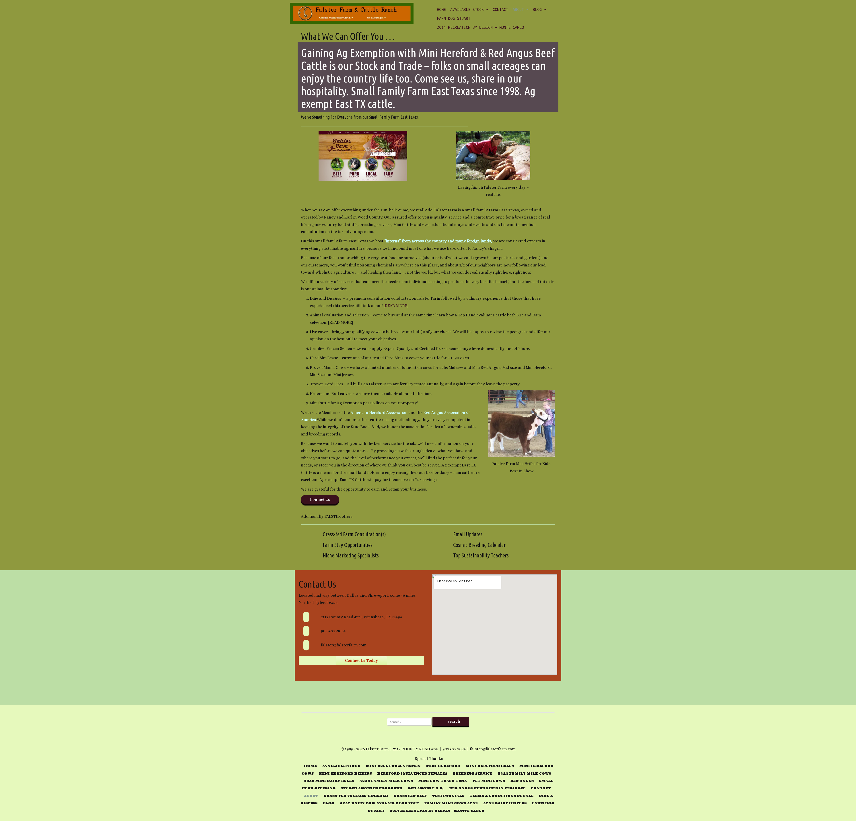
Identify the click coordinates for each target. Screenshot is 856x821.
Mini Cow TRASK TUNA (442, 781)
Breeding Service (472, 773)
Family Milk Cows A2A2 (451, 803)
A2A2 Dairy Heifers (505, 803)
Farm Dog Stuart (453, 18)
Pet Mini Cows (488, 781)
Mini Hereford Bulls (490, 766)
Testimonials (448, 796)
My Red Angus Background (371, 788)
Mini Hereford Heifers (345, 773)
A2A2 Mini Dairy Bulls (329, 781)
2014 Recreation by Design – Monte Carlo (480, 27)
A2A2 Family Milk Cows (524, 773)
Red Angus (522, 781)
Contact (500, 9)
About (519, 9)
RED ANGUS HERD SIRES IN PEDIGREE (487, 788)
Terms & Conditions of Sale (501, 796)
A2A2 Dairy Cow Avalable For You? (379, 803)
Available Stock (468, 9)
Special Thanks (429, 758)
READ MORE (396, 305)
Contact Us (320, 499)
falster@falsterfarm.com (343, 645)
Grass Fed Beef (410, 796)
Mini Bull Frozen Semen (393, 766)
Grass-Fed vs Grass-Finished (355, 796)
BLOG (538, 9)
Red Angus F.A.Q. (426, 788)
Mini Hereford (443, 766)
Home (441, 9)
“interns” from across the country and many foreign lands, (438, 241)
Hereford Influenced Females (412, 773)
